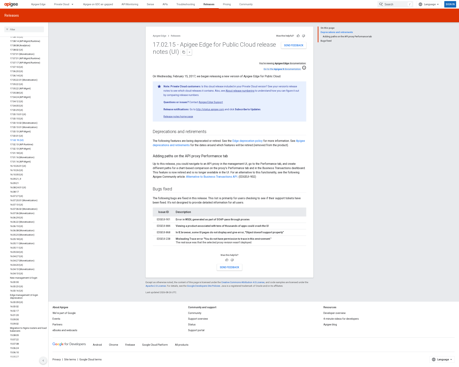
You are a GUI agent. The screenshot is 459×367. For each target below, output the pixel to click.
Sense (150, 4)
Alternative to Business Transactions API (211, 176)
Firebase (130, 344)
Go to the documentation (282, 69)
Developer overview (334, 313)
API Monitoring (130, 4)
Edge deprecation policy (247, 141)
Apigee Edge (38, 4)
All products (181, 344)
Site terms (70, 359)
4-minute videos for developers (341, 318)
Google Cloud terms (90, 359)
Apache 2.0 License (156, 286)
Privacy (57, 359)
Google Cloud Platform (155, 344)
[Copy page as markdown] (184, 52)
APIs (165, 4)
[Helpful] (298, 36)
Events (56, 318)
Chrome (113, 344)
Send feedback (293, 45)
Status (192, 324)
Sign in (450, 4)
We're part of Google (64, 313)
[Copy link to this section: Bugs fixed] (175, 189)
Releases (209, 4)
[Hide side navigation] (43, 360)
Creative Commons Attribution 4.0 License (242, 282)
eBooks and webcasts (65, 330)
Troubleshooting (185, 4)
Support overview (198, 318)
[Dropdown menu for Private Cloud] (74, 4)
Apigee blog (330, 324)
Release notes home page (178, 116)
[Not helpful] (303, 36)
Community (246, 4)
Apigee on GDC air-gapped (98, 4)
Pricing (227, 4)
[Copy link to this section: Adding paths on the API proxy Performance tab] (231, 156)
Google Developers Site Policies (203, 286)
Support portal (196, 330)
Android (97, 344)
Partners (57, 324)
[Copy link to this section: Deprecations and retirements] (210, 132)
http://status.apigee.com (210, 109)
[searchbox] (24, 29)
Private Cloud (61, 4)
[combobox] (395, 4)
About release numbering (240, 90)
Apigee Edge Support (211, 102)
